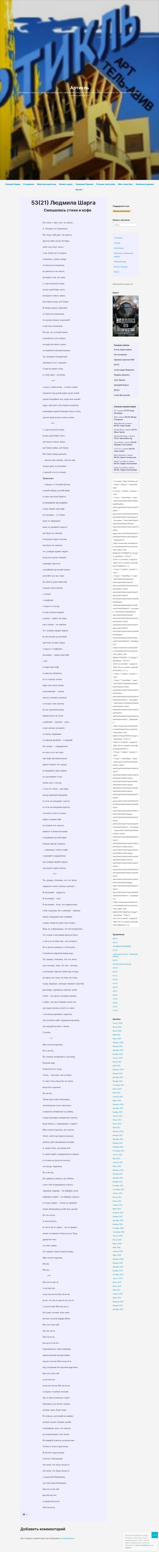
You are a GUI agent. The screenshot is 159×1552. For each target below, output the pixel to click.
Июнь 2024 (117, 1088)
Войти (116, 271)
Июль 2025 (117, 1061)
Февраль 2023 (118, 1131)
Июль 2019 (117, 1282)
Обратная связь (120, 261)
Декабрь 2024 (118, 1077)
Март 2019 (117, 1297)
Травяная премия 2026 (124, 359)
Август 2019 (118, 1278)
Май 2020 (116, 1247)
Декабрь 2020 (118, 1220)
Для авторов (119, 248)
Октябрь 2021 (118, 1185)
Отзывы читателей (105, 184)
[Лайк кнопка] (24, 1514)
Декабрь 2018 (118, 1309)
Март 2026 (117, 1038)
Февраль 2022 (118, 1170)
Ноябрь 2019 (118, 1270)
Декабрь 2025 (118, 1050)
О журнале (28, 184)
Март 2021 (117, 1208)
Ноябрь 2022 (118, 1143)
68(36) (117, 390)
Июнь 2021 (117, 1201)
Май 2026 (116, 1034)
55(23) (115, 1006)
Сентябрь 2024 (118, 1085)
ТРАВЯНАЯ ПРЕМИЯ (122, 946)
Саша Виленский (122, 395)
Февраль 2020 (118, 1259)
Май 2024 (116, 1092)
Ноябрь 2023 (118, 1112)
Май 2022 (116, 1158)
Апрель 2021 (118, 1205)
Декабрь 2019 (118, 1266)
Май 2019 (116, 1290)
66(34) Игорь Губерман (125, 418)
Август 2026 (118, 1023)
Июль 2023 (117, 1119)
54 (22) (115, 1010)
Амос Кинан (119, 379)
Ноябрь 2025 (118, 1054)
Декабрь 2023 (118, 1108)
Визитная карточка (46, 184)
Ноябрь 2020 (118, 1224)
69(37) (117, 364)
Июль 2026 (117, 1027)
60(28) (115, 987)
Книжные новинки (145, 184)
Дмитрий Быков (121, 384)
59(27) (115, 991)
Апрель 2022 (118, 1162)
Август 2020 (118, 1235)
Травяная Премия (84, 184)
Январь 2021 (118, 1216)
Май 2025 (116, 1065)
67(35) (115, 950)
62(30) (115, 979)
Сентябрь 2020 (118, 1232)
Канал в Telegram (121, 266)
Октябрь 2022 (118, 1147)
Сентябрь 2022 (118, 1150)
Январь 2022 (118, 1174)
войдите (128, 1547)
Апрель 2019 (118, 1293)
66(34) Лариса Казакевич (125, 463)
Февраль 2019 (118, 1301)
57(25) (115, 999)
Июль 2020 (117, 1239)
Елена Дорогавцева (123, 349)
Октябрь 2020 (118, 1228)
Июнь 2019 (117, 1286)
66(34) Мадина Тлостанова (125, 443)
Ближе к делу (66, 184)
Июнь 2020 (117, 1243)
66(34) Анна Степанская (125, 457)
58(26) (115, 995)
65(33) (115, 968)
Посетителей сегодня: (122, 284)
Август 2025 (118, 1058)
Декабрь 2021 (118, 1178)
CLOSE (154, 1535)
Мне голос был (125, 184)
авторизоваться (67, 1538)
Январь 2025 (118, 1073)
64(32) (115, 971)
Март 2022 (117, 1166)
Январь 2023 (118, 1135)
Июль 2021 (117, 1197)
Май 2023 (116, 1127)
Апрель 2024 (118, 1096)
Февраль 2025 (118, 1069)
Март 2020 (117, 1255)
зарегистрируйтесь (142, 1545)
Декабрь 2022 (118, 1139)
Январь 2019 (118, 1305)
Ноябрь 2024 (118, 1081)
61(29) (115, 983)
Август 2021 (118, 1193)
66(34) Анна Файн (122, 425)
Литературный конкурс (122, 964)
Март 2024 (117, 1100)
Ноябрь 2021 (118, 1181)
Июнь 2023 (117, 1123)
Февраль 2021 (118, 1212)
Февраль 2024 (118, 1104)
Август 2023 (118, 1116)
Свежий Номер (12, 184)
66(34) (115, 960)
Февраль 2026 (118, 1042)
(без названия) (120, 354)
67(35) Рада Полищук (124, 411)
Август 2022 (118, 1154)
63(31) (115, 975)
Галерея (117, 243)
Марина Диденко (122, 374)
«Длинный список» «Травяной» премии (125, 955)
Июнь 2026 (117, 1030)
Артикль (79, 87)
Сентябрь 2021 (118, 1189)
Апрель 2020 (118, 1251)
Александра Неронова (124, 369)
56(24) (115, 1002)
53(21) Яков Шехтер (123, 438)
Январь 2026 (118, 1046)
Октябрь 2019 (118, 1274)
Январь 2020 (118, 1263)
